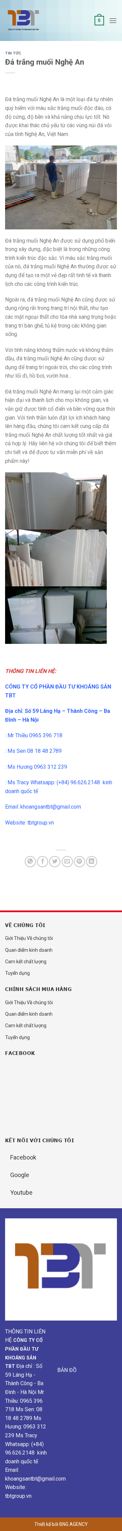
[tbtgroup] (39, 20)
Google (19, 1174)
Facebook (23, 1157)
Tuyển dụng (17, 973)
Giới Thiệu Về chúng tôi (29, 938)
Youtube (21, 1192)
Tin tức (13, 53)
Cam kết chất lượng (25, 961)
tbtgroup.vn (40, 822)
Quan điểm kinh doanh (29, 950)
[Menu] (113, 20)
